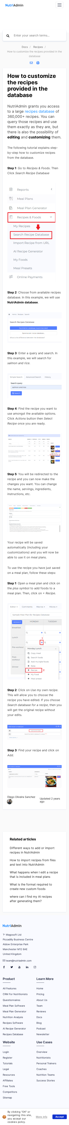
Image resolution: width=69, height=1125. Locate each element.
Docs (25, 46)
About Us (41, 1000)
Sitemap (7, 1097)
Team (39, 1005)
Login (6, 1051)
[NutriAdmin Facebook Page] (4, 967)
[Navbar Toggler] (59, 5)
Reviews (41, 1011)
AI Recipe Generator (14, 1028)
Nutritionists (43, 1057)
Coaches (41, 1069)
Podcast (41, 1028)
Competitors (10, 1091)
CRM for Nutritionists (15, 994)
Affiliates (8, 1080)
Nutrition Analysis (13, 1017)
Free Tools (9, 1086)
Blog (39, 1022)
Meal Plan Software (14, 1005)
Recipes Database (13, 1034)
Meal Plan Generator (14, 1011)
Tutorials (8, 1063)
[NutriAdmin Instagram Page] (35, 967)
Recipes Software (13, 1022)
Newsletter (42, 1034)
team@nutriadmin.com (18, 960)
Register (7, 1057)
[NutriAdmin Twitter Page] (12, 967)
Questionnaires (11, 1000)
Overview (41, 1051)
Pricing (40, 994)
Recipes (38, 46)
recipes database (39, 111)
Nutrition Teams (45, 1074)
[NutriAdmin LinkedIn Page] (27, 967)
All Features (9, 988)
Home (39, 988)
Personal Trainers (46, 1063)
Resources (9, 1074)
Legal (6, 1069)
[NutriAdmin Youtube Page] (19, 967)
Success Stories (45, 1080)
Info (38, 1116)
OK (59, 1117)
